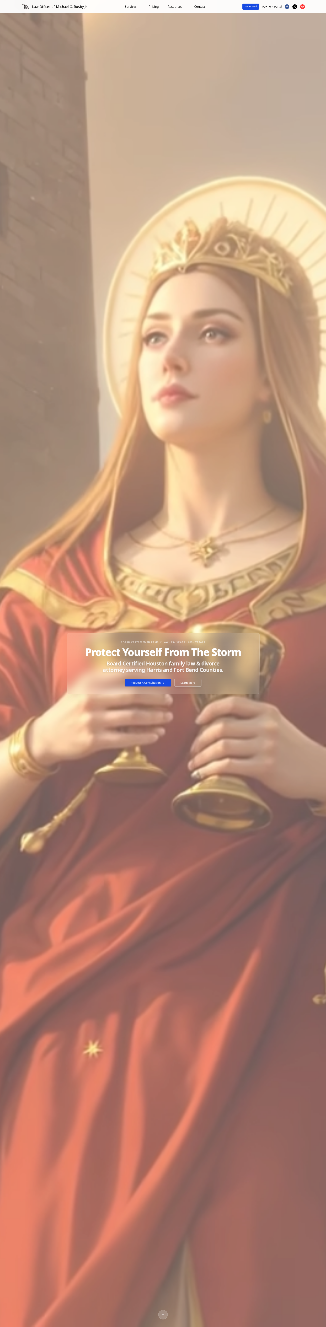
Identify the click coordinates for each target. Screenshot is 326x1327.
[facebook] (287, 6)
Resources (175, 7)
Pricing (154, 7)
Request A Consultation (146, 683)
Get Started (251, 6)
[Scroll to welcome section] (163, 1314)
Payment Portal (272, 6)
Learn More (188, 682)
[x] (294, 6)
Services (131, 7)
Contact (199, 7)
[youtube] (302, 6)
